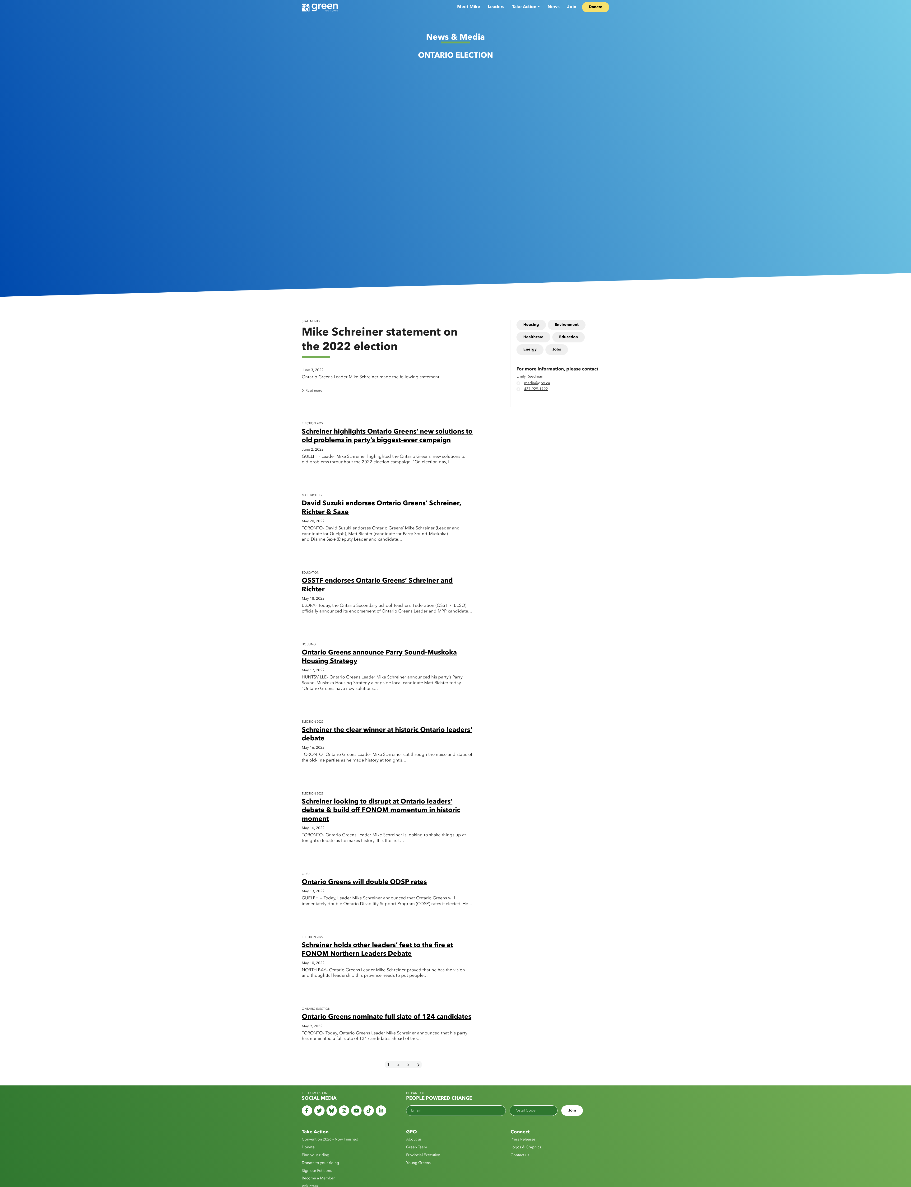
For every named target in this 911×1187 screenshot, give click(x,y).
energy (530, 349)
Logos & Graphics (526, 1147)
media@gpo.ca (537, 383)
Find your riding (315, 1155)
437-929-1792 (536, 389)
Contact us (520, 1155)
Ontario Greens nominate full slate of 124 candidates (386, 1017)
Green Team (416, 1147)
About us (414, 1139)
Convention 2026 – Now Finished (330, 1139)
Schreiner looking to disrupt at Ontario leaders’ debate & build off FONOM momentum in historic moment (381, 810)
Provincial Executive (423, 1155)
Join (571, 7)
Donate (595, 7)
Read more (314, 390)
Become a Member (318, 1178)
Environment (567, 325)
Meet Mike (468, 7)
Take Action (524, 7)
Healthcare (533, 337)
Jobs (556, 349)
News (554, 7)
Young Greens (418, 1163)
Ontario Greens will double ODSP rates (364, 882)
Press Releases (523, 1139)
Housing (531, 325)
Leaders (496, 7)
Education (568, 337)
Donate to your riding (320, 1163)
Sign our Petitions (317, 1171)
